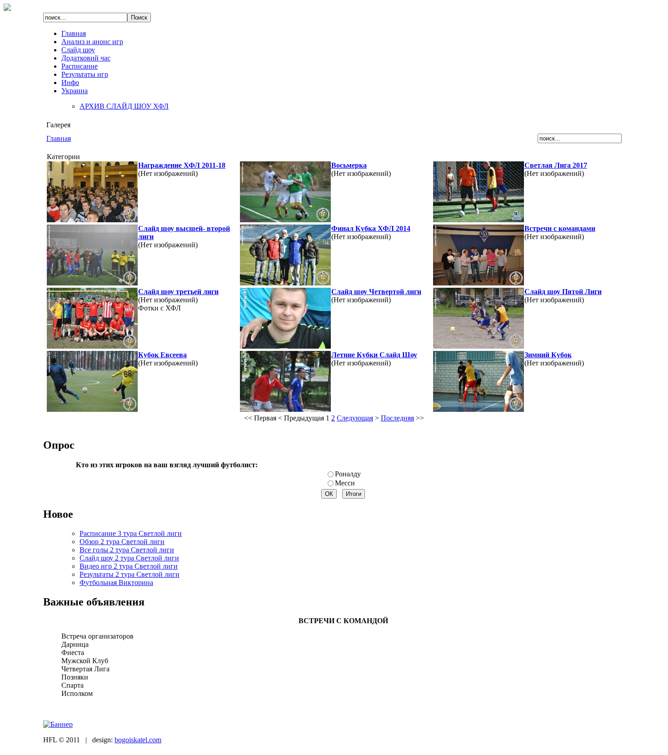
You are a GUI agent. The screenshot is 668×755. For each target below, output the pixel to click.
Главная (58, 138)
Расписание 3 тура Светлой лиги (131, 533)
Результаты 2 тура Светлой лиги (129, 574)
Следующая (355, 418)
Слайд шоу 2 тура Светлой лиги (129, 558)
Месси (345, 483)
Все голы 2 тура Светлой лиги (127, 550)
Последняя (397, 418)
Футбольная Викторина (116, 582)
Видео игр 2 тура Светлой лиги (129, 566)
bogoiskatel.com (138, 740)
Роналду (348, 474)
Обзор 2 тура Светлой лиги (122, 541)
